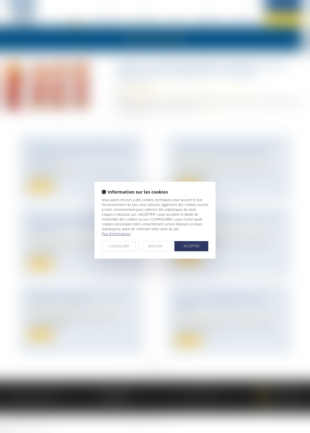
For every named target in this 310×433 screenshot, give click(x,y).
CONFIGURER (118, 246)
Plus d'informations (116, 233)
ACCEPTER (191, 246)
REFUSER (155, 246)
